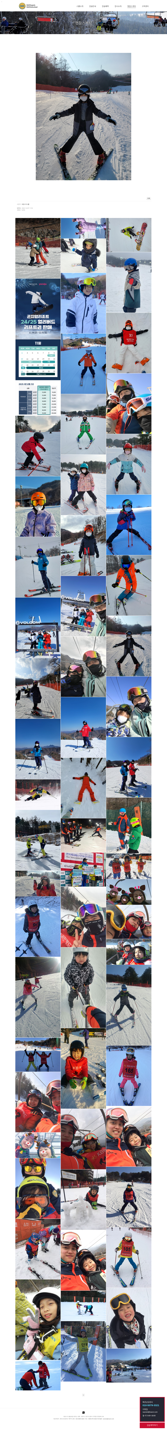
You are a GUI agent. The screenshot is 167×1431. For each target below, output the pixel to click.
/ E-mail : (95, 1419)
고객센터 (145, 6)
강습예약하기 (152, 1425)
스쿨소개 (79, 6)
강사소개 (118, 6)
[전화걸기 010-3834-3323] (83, 1413)
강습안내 (92, 6)
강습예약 (105, 6)
